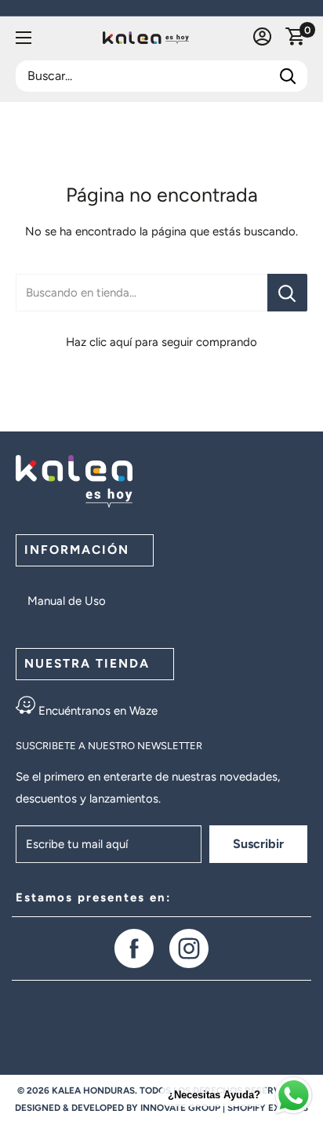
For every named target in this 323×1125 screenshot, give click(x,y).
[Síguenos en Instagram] (189, 948)
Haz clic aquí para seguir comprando (161, 342)
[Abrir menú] (23, 37)
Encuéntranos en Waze (96, 711)
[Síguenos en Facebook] (134, 948)
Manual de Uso (66, 601)
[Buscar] (287, 76)
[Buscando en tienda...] (287, 292)
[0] (295, 37)
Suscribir (258, 843)
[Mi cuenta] (262, 37)
